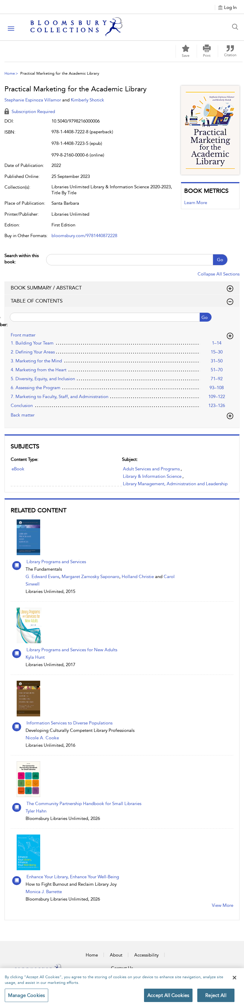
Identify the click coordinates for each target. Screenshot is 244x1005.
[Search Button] (236, 27)
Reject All (215, 995)
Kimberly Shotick (87, 100)
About (116, 955)
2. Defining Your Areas (33, 352)
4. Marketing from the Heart (38, 369)
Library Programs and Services (56, 561)
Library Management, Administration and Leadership (175, 483)
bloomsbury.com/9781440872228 (84, 235)
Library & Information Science (152, 476)
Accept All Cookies (168, 995)
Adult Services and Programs (151, 469)
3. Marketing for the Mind (36, 361)
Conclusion (22, 405)
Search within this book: (21, 258)
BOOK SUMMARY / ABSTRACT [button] (46, 288)
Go (220, 259)
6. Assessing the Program (35, 387)
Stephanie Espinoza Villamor (33, 100)
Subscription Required (32, 111)
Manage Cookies (26, 995)
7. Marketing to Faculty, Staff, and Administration (59, 396)
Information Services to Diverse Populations (69, 723)
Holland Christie (138, 576)
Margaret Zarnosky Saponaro (90, 576)
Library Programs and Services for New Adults (71, 649)
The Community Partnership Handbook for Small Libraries (83, 803)
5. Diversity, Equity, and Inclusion (43, 378)
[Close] (234, 977)
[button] (207, 51)
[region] (122, 986)
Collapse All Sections (219, 274)
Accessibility (146, 955)
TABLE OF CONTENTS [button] (36, 301)
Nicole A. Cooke (42, 738)
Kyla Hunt (35, 657)
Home (9, 73)
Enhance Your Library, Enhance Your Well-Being (72, 876)
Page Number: (6, 320)
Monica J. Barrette (44, 891)
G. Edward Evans (42, 576)
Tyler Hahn (36, 811)
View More (222, 905)
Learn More (195, 202)
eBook (18, 469)
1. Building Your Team (32, 343)
